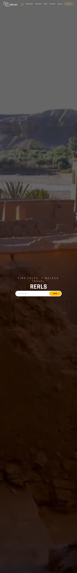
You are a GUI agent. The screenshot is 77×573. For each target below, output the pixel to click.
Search (55, 293)
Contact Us (69, 4)
